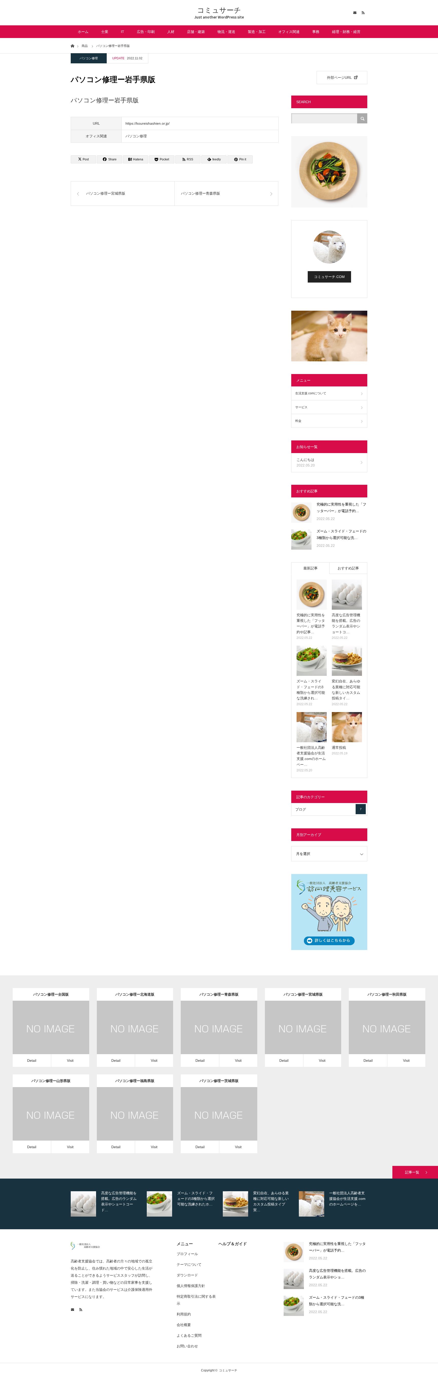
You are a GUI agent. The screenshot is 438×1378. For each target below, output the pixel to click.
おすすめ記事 (348, 568)
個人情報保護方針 (191, 1286)
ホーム (83, 32)
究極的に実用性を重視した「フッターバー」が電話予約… (341, 507)
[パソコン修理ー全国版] (43, 1035)
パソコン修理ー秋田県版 (387, 994)
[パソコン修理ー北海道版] (127, 1035)
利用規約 (184, 1314)
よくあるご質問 (189, 1335)
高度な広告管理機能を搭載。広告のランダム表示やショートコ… (346, 623)
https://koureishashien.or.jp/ (147, 123)
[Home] (72, 45)
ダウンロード (187, 1275)
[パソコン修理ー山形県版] (43, 1121)
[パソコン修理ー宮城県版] (296, 1035)
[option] (107, 1204)
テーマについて (189, 1264)
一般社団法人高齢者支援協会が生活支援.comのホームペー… (311, 756)
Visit (70, 1060)
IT (122, 32)
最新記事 (310, 568)
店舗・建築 (196, 32)
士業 (104, 32)
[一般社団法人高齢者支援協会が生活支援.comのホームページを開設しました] (312, 727)
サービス (301, 407)
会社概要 (184, 1325)
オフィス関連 (289, 32)
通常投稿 (339, 748)
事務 (315, 32)
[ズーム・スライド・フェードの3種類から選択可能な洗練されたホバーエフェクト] (301, 539)
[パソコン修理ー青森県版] (211, 1035)
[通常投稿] (347, 727)
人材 (170, 32)
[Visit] (58, 1035)
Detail (31, 1060)
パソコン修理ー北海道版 (134, 994)
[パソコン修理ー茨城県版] (211, 1121)
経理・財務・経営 (346, 32)
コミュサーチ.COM (329, 277)
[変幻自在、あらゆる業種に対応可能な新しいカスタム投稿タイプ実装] (347, 661)
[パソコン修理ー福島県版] (127, 1121)
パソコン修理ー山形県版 (50, 1081)
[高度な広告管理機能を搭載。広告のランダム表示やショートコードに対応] (347, 595)
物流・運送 (226, 32)
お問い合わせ (187, 1346)
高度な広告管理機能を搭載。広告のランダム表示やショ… (337, 1274)
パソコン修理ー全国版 (51, 994)
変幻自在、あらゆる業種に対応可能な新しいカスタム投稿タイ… (346, 689)
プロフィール (187, 1254)
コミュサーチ (219, 10)
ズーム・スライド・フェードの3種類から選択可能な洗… (341, 534)
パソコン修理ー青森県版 (219, 994)
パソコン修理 (89, 58)
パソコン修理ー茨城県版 (219, 1081)
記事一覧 (412, 1172)
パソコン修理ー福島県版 (134, 1081)
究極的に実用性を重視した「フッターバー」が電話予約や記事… (311, 623)
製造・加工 (257, 32)
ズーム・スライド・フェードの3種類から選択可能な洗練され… (311, 689)
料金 (298, 421)
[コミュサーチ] (85, 1248)
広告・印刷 (146, 32)
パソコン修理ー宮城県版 (303, 994)
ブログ (328, 809)
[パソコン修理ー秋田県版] (380, 1035)
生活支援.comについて (310, 393)
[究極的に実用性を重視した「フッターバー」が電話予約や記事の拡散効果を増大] (301, 512)
